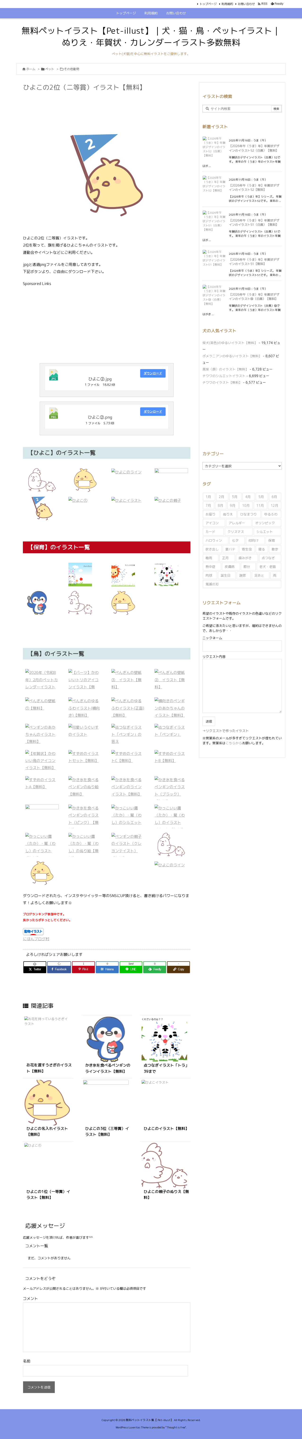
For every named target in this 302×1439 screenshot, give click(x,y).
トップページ (208, 4)
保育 (271, 540)
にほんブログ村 (36, 938)
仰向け (253, 540)
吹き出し (212, 549)
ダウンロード (153, 373)
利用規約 (227, 4)
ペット (49, 69)
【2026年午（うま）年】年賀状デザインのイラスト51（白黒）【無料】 (254, 222)
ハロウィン (214, 540)
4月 (248, 496)
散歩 (275, 549)
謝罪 (242, 575)
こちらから (234, 743)
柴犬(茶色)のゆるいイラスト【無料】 (230, 343)
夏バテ (230, 549)
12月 (274, 505)
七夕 (235, 540)
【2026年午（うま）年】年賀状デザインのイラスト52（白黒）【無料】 (254, 148)
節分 (246, 566)
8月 (220, 505)
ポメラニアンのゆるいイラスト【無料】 (232, 356)
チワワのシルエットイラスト (223, 376)
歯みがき (245, 558)
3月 (234, 496)
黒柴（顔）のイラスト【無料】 (225, 369)
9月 (232, 505)
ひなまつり (248, 514)
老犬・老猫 (267, 566)
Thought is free (176, 1427)
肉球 (209, 575)
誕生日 (226, 575)
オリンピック (265, 523)
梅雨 (209, 558)
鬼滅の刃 (212, 584)
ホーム (30, 69)
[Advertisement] (109, 105)
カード (210, 531)
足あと (259, 575)
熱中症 (210, 566)
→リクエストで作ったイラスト (225, 730)
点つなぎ (268, 558)
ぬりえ (228, 514)
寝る (261, 549)
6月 (274, 496)
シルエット (264, 531)
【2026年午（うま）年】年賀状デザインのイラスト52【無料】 (254, 187)
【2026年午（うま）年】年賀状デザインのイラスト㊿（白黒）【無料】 (254, 296)
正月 (225, 558)
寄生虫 (247, 549)
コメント (30, 1298)
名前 (26, 1361)
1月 (208, 496)
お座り (210, 514)
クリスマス (235, 531)
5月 (261, 496)
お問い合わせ (246, 4)
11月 (260, 505)
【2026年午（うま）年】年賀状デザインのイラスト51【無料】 (254, 261)
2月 (221, 496)
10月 (246, 505)
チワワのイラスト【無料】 (222, 382)
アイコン (212, 523)
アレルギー (237, 523)
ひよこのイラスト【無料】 (166, 1128)
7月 (208, 505)
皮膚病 (230, 566)
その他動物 (71, 69)
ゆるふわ (270, 514)
